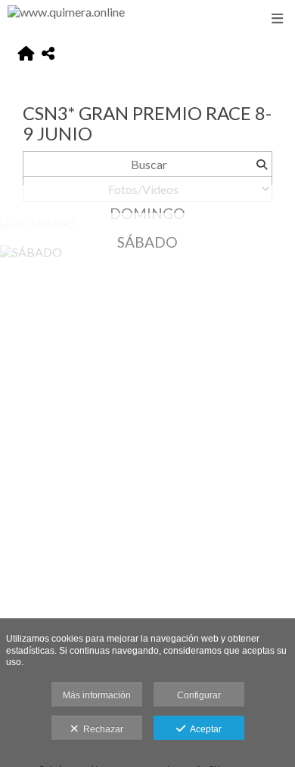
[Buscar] (261, 164)
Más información (97, 695)
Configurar (199, 695)
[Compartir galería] (48, 54)
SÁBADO (147, 242)
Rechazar (101, 729)
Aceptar (203, 729)
